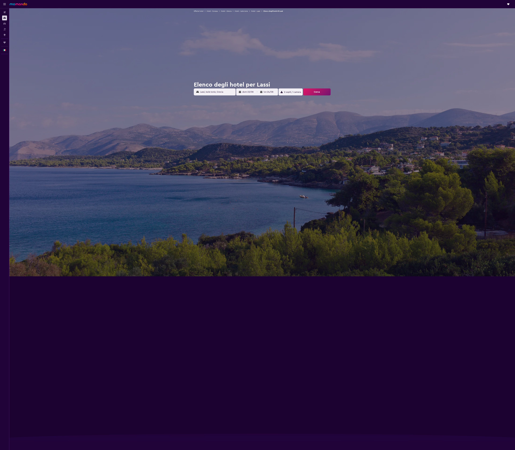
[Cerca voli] (4, 12)
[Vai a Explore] (4, 35)
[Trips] (4, 42)
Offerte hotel (198, 11)
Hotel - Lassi (255, 11)
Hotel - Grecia (226, 11)
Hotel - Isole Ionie (241, 11)
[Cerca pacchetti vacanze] (4, 29)
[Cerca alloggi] (4, 18)
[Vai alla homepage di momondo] (18, 4)
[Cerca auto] (4, 23)
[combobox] (217, 92)
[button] (5, 4)
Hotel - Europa (212, 11)
